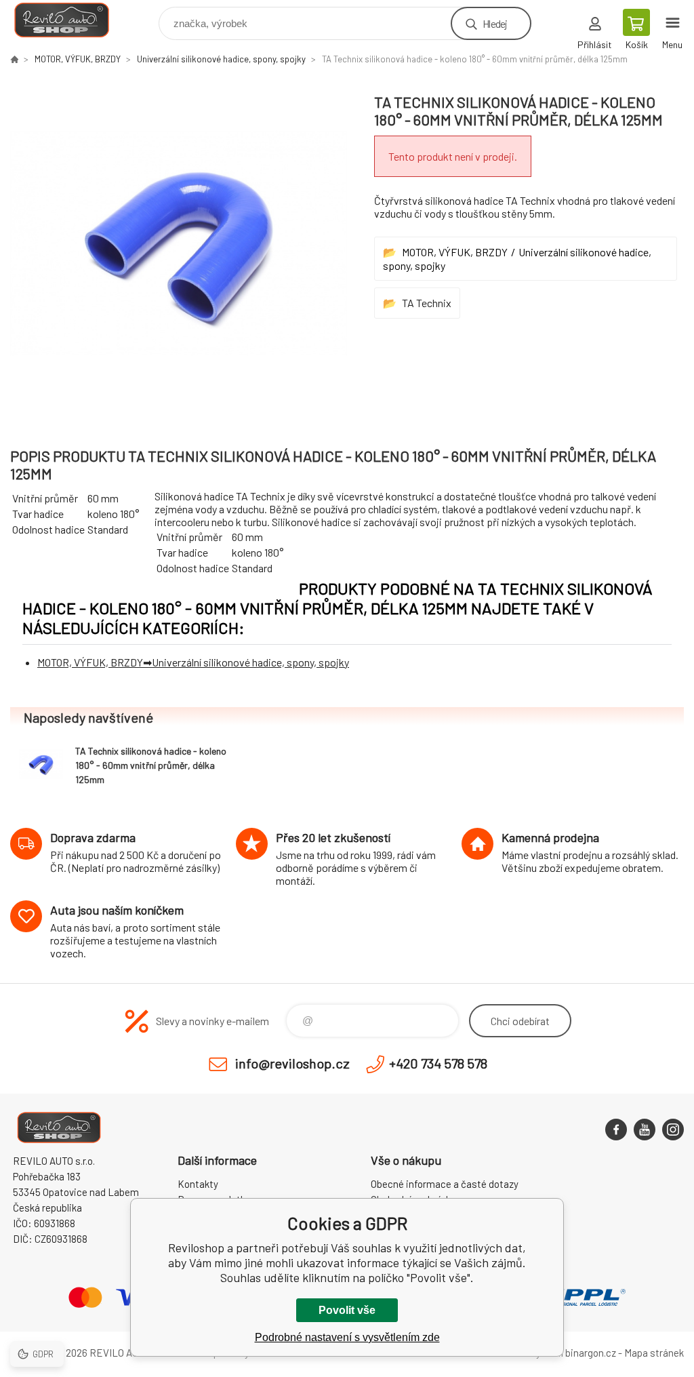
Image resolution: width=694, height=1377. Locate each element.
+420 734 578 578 (438, 1063)
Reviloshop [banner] (70, 20)
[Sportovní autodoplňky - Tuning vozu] (14, 59)
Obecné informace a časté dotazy (444, 1184)
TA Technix (426, 302)
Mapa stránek (654, 1352)
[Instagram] (673, 1129)
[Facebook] (616, 1129)
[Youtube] (644, 1129)
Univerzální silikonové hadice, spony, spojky (221, 59)
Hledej (495, 23)
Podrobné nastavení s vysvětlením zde (347, 1337)
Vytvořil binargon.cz (573, 1352)
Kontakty (198, 1184)
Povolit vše (347, 1310)
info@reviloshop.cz (292, 1063)
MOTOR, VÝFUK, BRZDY (78, 59)
